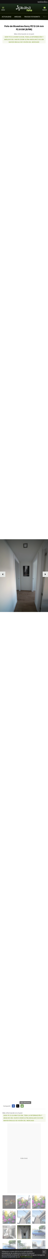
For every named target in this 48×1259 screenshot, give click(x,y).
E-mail (22, 1106)
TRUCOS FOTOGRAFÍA (32, 16)
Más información (26, 1257)
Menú (3, 10)
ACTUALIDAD (6, 16)
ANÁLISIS (17, 16)
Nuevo (45, 10)
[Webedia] (43, 1)
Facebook (13, 1106)
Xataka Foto (24, 8)
